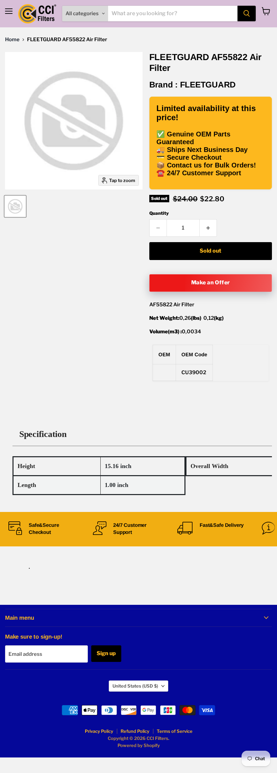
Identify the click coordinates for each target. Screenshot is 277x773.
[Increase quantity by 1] (208, 228)
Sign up (106, 653)
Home (12, 40)
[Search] (246, 13)
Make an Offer (210, 282)
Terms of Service (175, 731)
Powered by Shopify (139, 745)
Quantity (159, 213)
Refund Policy (135, 731)
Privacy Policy (99, 731)
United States (135, 686)
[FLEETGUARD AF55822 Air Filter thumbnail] (15, 206)
